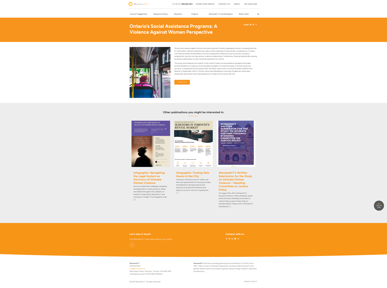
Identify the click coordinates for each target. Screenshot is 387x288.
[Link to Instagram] (238, 239)
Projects (194, 14)
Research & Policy (160, 14)
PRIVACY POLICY (250, 281)
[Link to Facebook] (226, 239)
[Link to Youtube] (235, 239)
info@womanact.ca (137, 269)
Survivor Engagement (138, 14)
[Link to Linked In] (232, 239)
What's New (244, 14)
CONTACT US (224, 4)
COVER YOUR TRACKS (205, 4)
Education (178, 14)
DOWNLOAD (182, 82)
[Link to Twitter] (229, 239)
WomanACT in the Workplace (221, 14)
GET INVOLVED (250, 4)
